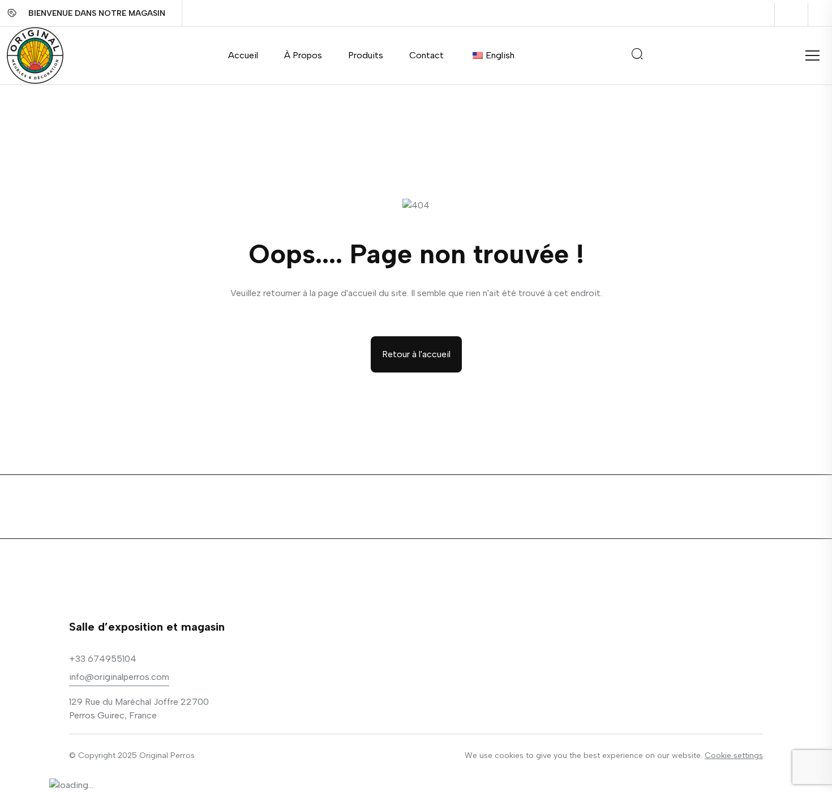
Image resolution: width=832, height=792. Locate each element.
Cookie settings (734, 755)
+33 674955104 (102, 658)
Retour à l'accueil (416, 354)
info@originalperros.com (119, 676)
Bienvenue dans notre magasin (96, 13)
